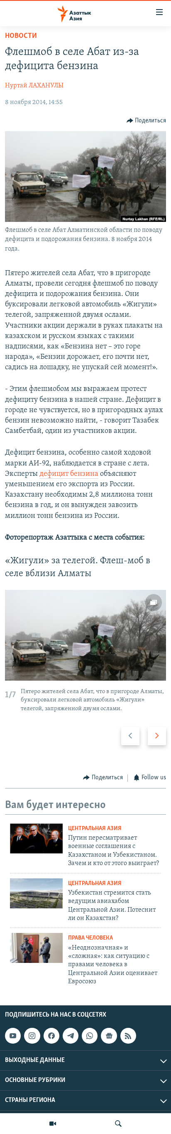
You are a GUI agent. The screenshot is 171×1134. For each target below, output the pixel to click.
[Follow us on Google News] (109, 1036)
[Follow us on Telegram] (70, 1036)
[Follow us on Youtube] (13, 1036)
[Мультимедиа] (52, 1123)
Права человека (90, 938)
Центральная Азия (95, 829)
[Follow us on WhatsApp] (90, 1036)
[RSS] (128, 1036)
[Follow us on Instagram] (32, 1036)
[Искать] (118, 1123)
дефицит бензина (68, 474)
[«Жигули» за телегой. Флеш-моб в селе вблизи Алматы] (85, 635)
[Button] (146, 120)
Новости (21, 36)
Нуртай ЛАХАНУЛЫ (34, 85)
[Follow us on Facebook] (51, 1036)
